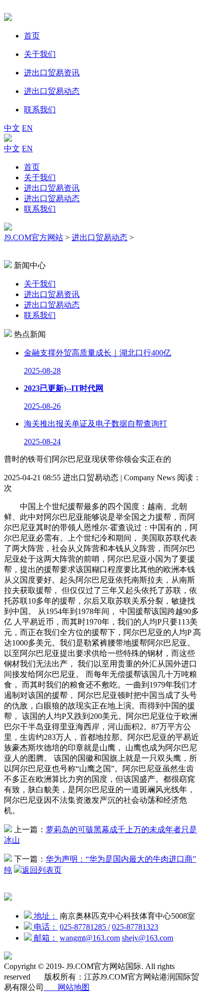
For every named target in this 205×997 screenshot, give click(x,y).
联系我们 (40, 209)
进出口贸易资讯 (52, 188)
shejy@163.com (147, 938)
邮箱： (45, 938)
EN (27, 128)
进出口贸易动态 (52, 198)
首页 (32, 167)
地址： (45, 916)
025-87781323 (135, 927)
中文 (12, 128)
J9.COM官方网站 (33, 237)
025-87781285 (85, 927)
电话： (45, 927)
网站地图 (67, 987)
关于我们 (40, 177)
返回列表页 (42, 870)
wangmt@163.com (90, 938)
